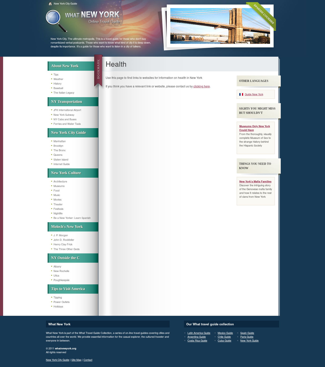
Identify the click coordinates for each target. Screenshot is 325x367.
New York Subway (64, 114)
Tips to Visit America (68, 289)
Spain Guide (247, 333)
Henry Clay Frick (63, 244)
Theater (58, 204)
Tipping (58, 297)
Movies (57, 199)
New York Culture (66, 173)
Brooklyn (58, 145)
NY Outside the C (65, 258)
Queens (58, 154)
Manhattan (60, 141)
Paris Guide (246, 336)
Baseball (58, 88)
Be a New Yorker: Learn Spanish (72, 218)
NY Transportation (66, 102)
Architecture (60, 181)
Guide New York (254, 94)
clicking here (201, 86)
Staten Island (61, 159)
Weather (58, 79)
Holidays (58, 306)
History (57, 83)
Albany (57, 266)
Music (57, 195)
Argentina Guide (196, 336)
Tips (56, 74)
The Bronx (59, 150)
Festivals (58, 209)
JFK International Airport (67, 110)
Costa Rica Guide (197, 340)
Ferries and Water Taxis (67, 124)
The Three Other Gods (66, 249)
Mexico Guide (225, 333)
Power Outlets (61, 302)
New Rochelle (61, 271)
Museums (59, 186)
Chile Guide (224, 336)
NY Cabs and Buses (65, 119)
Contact (88, 360)
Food (56, 190)
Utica (56, 275)
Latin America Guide (198, 333)
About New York (65, 66)
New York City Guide (65, 3)
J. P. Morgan (61, 235)
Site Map (76, 360)
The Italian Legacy (64, 92)
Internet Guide (62, 164)
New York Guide (249, 340)
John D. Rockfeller (64, 239)
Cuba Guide (224, 340)
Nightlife (58, 213)
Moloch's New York (67, 227)
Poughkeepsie (61, 280)
